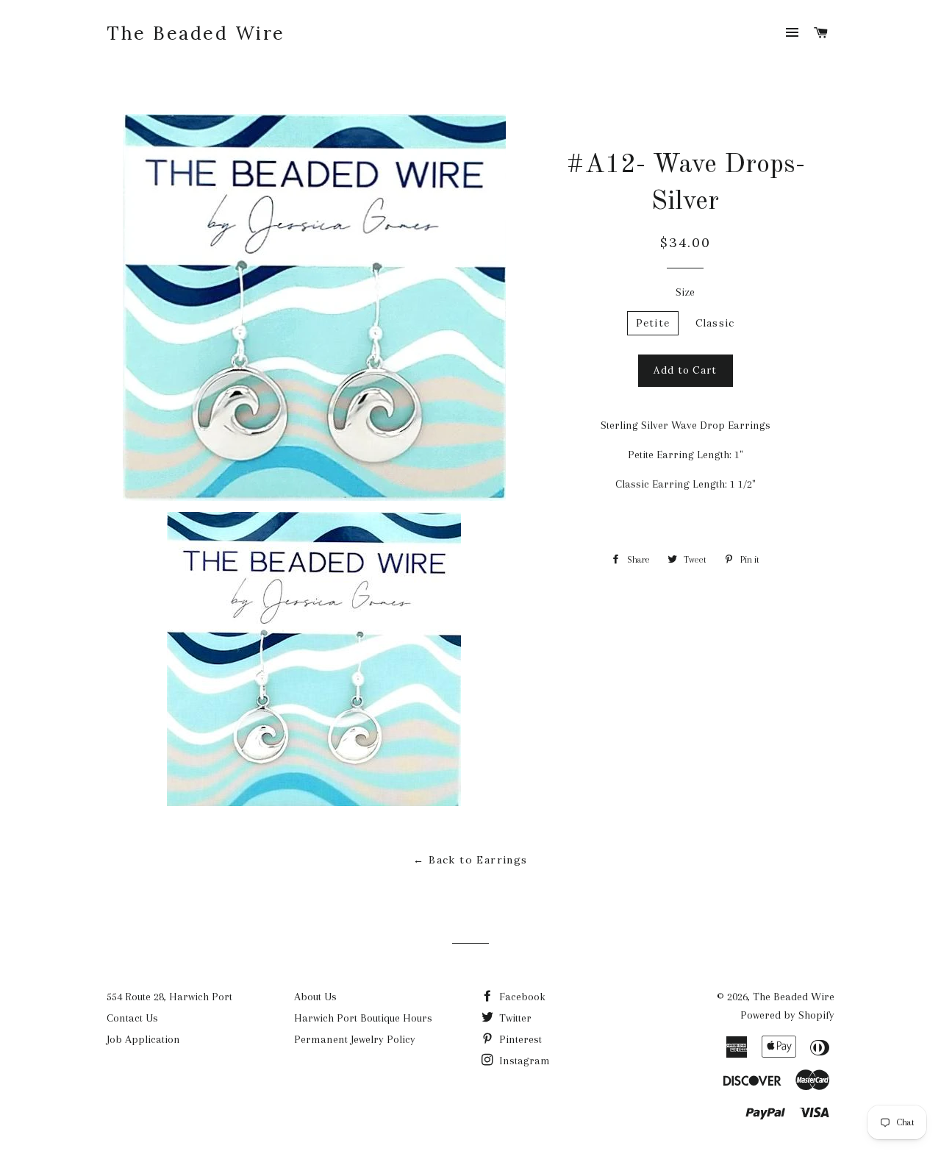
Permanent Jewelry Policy (354, 1039)
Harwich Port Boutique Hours (363, 1018)
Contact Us (132, 1018)
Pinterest (519, 1039)
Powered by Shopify (787, 1015)
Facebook (520, 996)
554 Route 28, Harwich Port (169, 996)
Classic (714, 323)
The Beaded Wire (196, 33)
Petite (653, 323)
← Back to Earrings (470, 859)
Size (685, 292)
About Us (315, 996)
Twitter (514, 1018)
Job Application (143, 1039)
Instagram (523, 1060)
